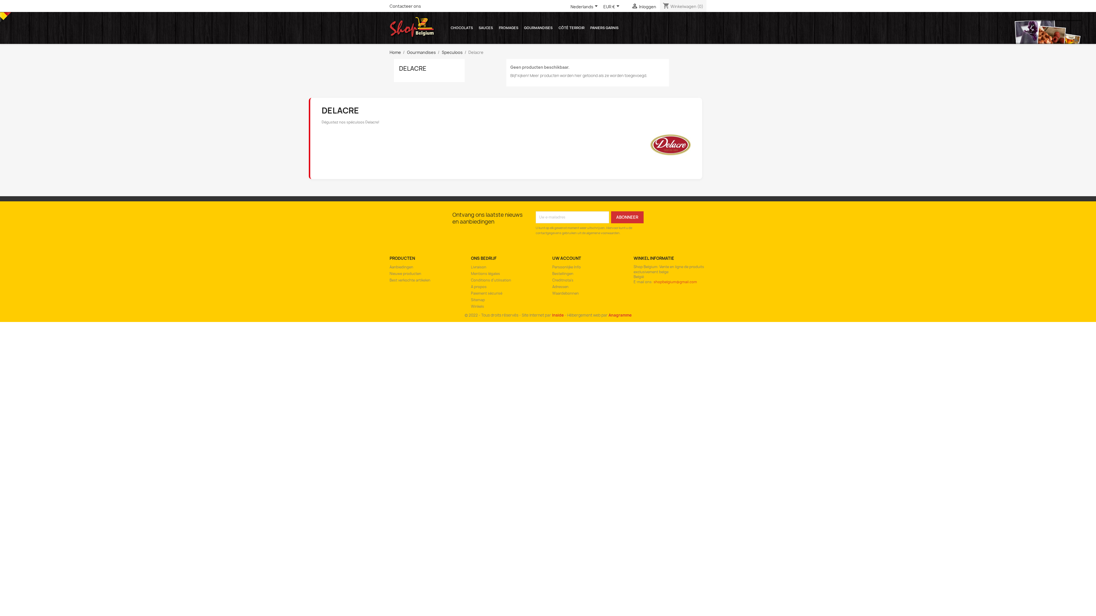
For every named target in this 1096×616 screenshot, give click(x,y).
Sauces (486, 27)
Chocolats (462, 27)
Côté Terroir (572, 27)
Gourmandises (538, 27)
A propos (479, 286)
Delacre (412, 68)
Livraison (478, 267)
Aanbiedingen (401, 267)
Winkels (477, 306)
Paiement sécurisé (486, 293)
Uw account (566, 258)
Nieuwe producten (405, 273)
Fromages (508, 27)
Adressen (560, 286)
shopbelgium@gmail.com (675, 281)
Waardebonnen (565, 293)
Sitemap (478, 299)
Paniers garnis (604, 27)
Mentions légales (485, 273)
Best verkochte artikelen (410, 280)
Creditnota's (562, 280)
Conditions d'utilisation (491, 280)
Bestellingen (562, 273)
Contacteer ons (405, 6)
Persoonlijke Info (566, 267)
